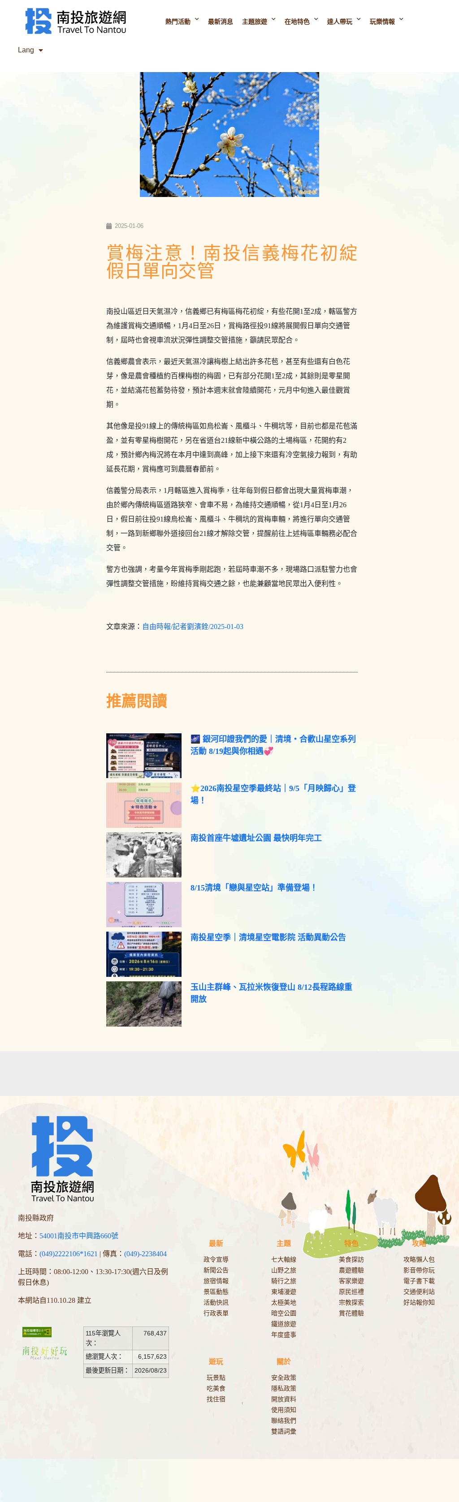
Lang (26, 50)
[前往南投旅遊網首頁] (75, 21)
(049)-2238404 (145, 1254)
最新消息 (220, 21)
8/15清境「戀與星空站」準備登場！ (254, 887)
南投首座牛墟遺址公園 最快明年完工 (256, 838)
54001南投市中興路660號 (78, 1236)
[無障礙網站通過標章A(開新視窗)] (42, 1332)
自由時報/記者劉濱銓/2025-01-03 (192, 626)
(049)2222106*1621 (68, 1254)
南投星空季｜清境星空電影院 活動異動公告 (268, 937)
